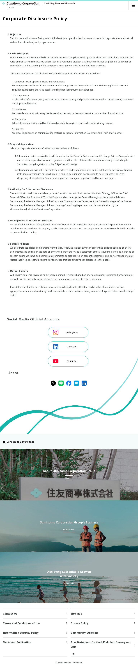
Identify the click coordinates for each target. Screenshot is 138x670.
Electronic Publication (17, 642)
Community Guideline (84, 632)
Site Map (76, 613)
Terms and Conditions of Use (21, 623)
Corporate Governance (20, 441)
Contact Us (10, 613)
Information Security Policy (21, 632)
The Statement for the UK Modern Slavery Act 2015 (101, 644)
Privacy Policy (79, 623)
